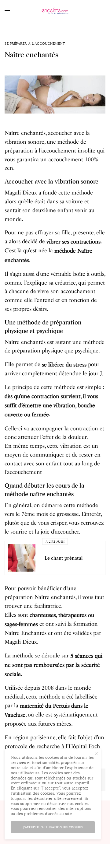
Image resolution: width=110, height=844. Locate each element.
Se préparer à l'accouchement (35, 43)
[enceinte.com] (55, 10)
